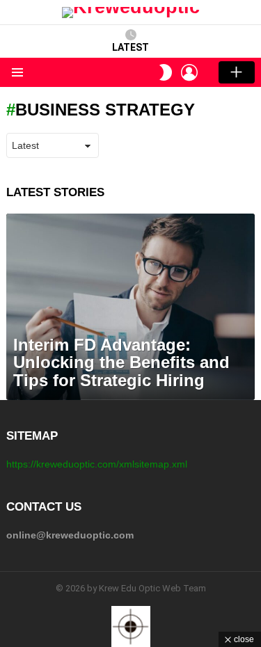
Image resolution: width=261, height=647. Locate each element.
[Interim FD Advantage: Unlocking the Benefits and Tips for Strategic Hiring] (130, 307)
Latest (130, 47)
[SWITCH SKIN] (165, 72)
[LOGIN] (189, 72)
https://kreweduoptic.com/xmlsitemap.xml (96, 464)
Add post (237, 72)
